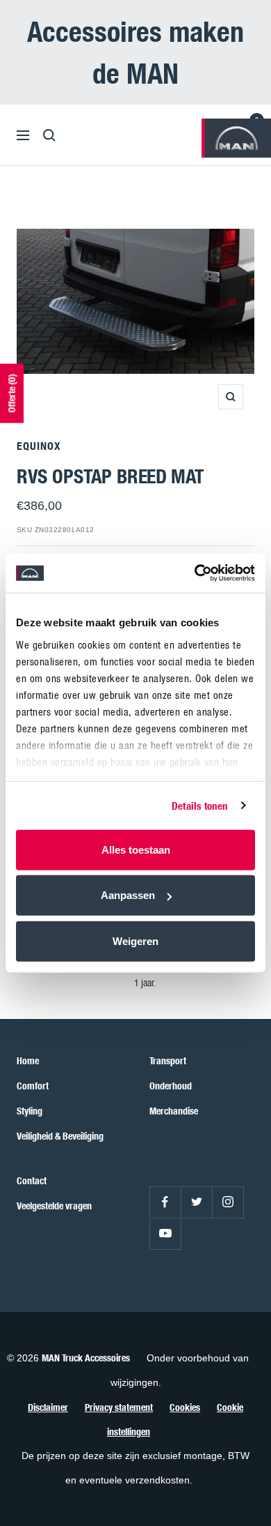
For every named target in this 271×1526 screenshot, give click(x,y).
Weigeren (135, 940)
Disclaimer (48, 1407)
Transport (167, 1060)
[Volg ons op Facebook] (165, 1202)
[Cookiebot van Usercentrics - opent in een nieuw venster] (195, 573)
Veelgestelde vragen (54, 1205)
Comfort (33, 1085)
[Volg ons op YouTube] (165, 1233)
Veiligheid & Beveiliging (60, 1136)
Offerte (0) (11, 394)
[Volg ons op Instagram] (227, 1202)
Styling (29, 1111)
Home (28, 1060)
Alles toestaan (135, 849)
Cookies (185, 1407)
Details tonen (200, 805)
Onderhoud (170, 1085)
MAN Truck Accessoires (86, 1357)
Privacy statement (119, 1407)
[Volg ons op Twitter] (196, 1202)
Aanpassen (128, 895)
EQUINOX (39, 446)
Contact (32, 1180)
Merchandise (173, 1111)
